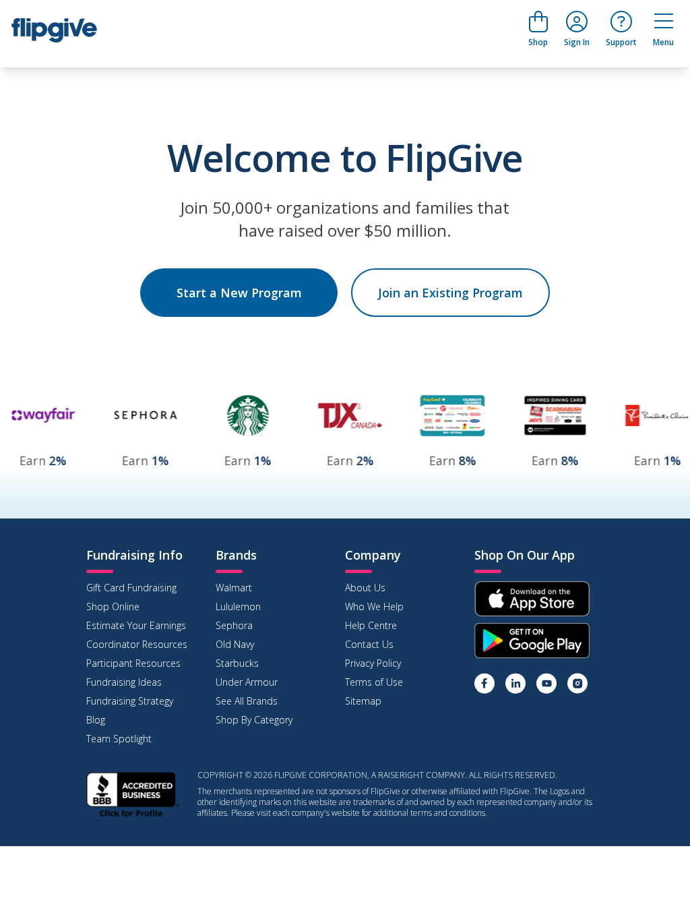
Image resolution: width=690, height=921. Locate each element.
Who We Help (374, 606)
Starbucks (237, 663)
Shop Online (112, 606)
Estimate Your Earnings (136, 625)
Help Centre (371, 625)
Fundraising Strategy (129, 700)
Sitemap (363, 700)
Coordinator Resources (136, 644)
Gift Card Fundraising (131, 587)
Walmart (234, 587)
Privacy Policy (373, 663)
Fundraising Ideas (124, 682)
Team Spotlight (119, 738)
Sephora (234, 625)
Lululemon (238, 606)
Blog (95, 719)
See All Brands (247, 700)
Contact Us (369, 644)
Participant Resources (133, 663)
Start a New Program (239, 293)
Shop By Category (254, 719)
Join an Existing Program (450, 293)
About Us (365, 587)
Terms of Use (374, 682)
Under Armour (247, 682)
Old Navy (235, 644)
